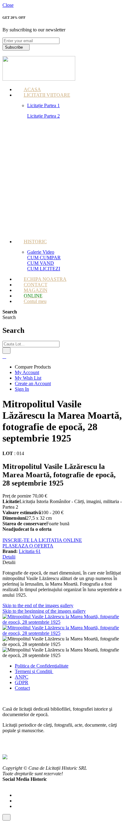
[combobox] (30, 344)
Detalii (8, 556)
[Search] (6, 350)
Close (8, 5)
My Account (27, 372)
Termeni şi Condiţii (34, 671)
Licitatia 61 (30, 551)
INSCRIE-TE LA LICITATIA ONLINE (42, 540)
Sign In (22, 389)
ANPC (21, 677)
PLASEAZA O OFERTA (27, 545)
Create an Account (33, 383)
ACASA (32, 89)
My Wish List (28, 378)
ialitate (62, 665)
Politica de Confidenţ (35, 665)
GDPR (21, 682)
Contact (22, 688)
